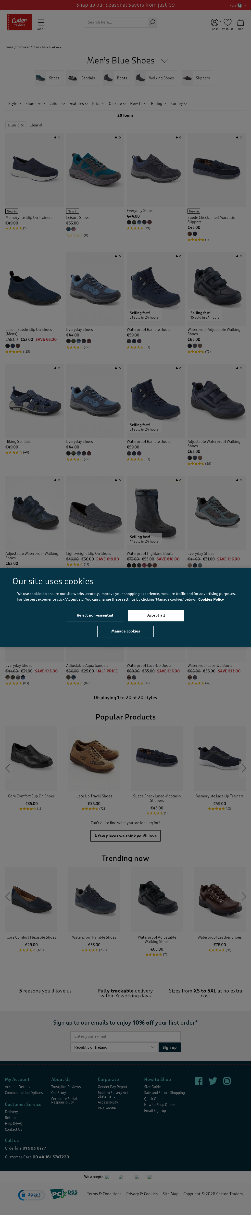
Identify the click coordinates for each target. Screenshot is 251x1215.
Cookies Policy (211, 599)
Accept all (156, 615)
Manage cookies (125, 631)
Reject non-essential (95, 615)
